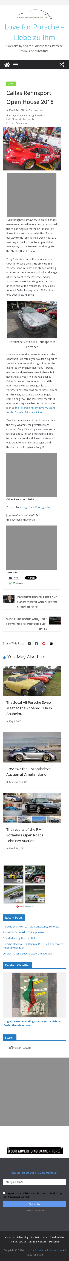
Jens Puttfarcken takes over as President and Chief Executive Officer (37, 602)
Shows (11, 84)
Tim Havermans (36, 110)
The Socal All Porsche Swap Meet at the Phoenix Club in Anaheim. (29, 708)
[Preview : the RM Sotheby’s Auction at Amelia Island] (32, 735)
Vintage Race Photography (35, 507)
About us (9, 1237)
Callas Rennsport (23, 115)
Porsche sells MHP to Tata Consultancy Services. (31, 926)
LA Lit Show (12, 119)
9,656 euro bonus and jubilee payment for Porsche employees (26, 624)
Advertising (22, 1237)
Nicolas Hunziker (27, 119)
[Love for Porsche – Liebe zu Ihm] (7, 64)
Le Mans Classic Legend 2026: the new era (27, 953)
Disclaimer (54, 1241)
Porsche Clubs (57, 1237)
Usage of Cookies (37, 1241)
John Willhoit (39, 115)
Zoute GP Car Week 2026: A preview (23, 932)
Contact (35, 1237)
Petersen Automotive (16, 123)
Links (44, 1237)
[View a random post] (62, 64)
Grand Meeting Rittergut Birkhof (21, 938)
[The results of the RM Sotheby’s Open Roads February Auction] (32, 795)
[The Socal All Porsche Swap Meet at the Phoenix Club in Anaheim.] (32, 668)
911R (11, 115)
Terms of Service (17, 1241)
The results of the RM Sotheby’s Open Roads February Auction (24, 835)
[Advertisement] (34, 195)
